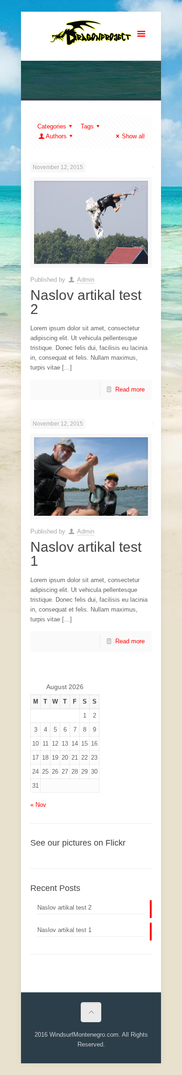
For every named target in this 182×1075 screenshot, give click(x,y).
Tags (87, 126)
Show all (133, 136)
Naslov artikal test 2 (85, 302)
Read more (130, 389)
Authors (56, 136)
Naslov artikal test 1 (85, 554)
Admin (85, 279)
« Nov (38, 804)
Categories (51, 126)
